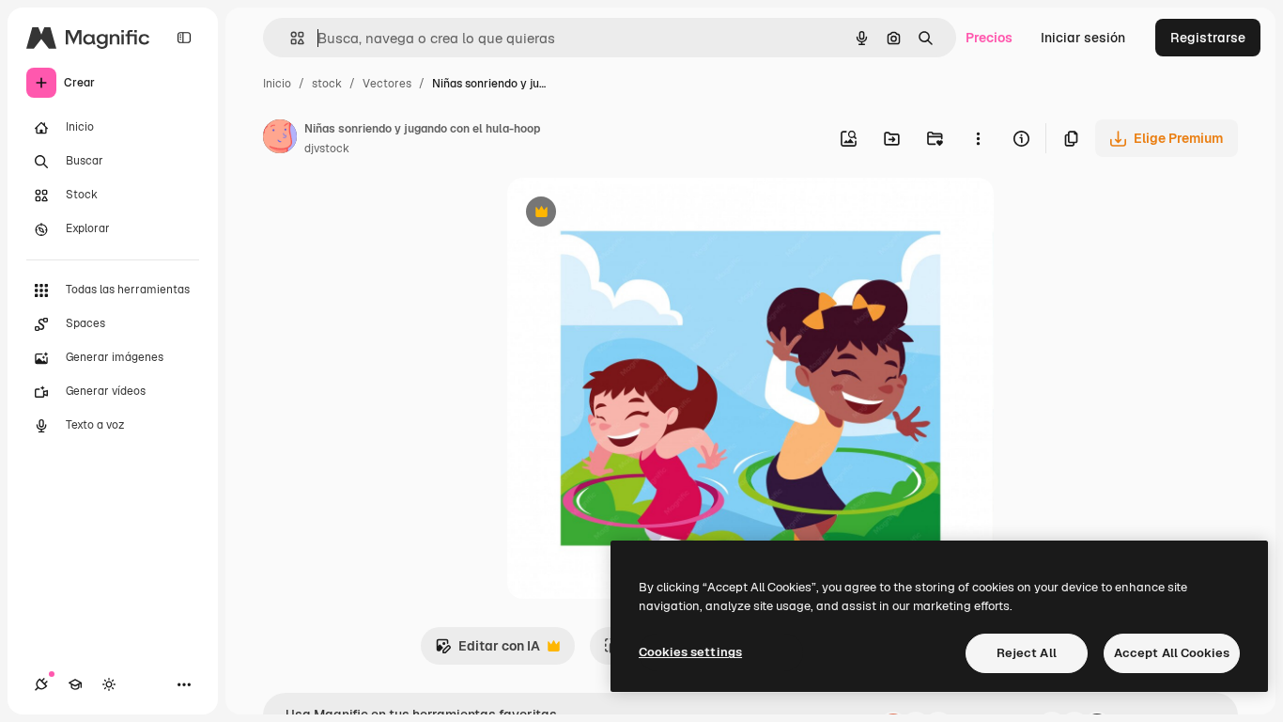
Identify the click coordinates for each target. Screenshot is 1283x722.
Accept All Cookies (1171, 653)
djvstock (326, 148)
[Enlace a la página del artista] (280, 139)
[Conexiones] (41, 684)
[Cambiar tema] (109, 684)
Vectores (387, 83)
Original (627, 214)
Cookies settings (690, 652)
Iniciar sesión (1083, 37)
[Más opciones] (978, 138)
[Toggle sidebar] (184, 38)
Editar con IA (487, 651)
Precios (989, 37)
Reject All (1027, 653)
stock (327, 83)
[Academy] (75, 684)
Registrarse (1207, 37)
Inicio (277, 83)
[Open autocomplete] (290, 38)
